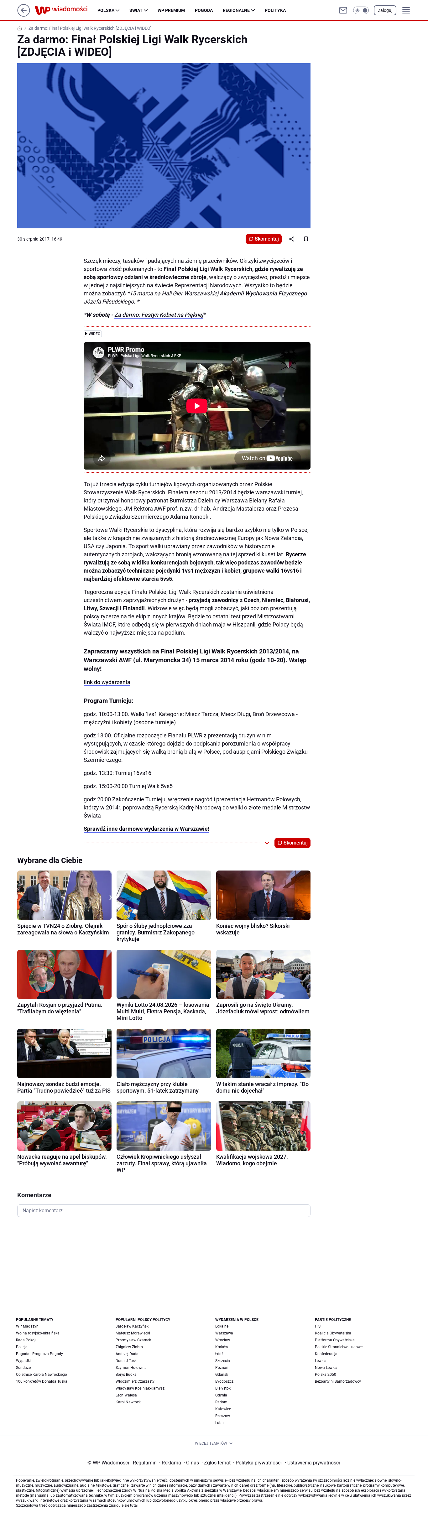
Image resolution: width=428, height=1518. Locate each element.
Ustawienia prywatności (312, 1463)
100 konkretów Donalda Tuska (41, 1381)
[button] (361, 10)
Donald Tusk (126, 1361)
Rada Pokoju (27, 1340)
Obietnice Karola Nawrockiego (41, 1374)
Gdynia (221, 1395)
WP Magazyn (27, 1326)
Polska (105, 10)
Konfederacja (326, 1354)
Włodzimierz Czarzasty (135, 1381)
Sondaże (23, 1367)
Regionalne (236, 10)
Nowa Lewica (326, 1367)
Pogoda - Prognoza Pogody (39, 1354)
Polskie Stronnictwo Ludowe (339, 1347)
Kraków (221, 1347)
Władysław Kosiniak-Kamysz (140, 1388)
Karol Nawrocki (129, 1402)
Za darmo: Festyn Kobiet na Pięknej (158, 314)
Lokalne (221, 1326)
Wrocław (222, 1340)
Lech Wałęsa (126, 1395)
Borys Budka (126, 1374)
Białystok (223, 1388)
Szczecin (222, 1361)
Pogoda (204, 10)
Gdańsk (221, 1374)
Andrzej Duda (127, 1354)
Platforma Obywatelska (335, 1340)
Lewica (320, 1361)
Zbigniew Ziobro (129, 1347)
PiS (318, 1326)
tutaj (134, 1505)
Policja (22, 1347)
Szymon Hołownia (131, 1367)
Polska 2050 (325, 1374)
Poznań (221, 1367)
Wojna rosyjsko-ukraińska (38, 1333)
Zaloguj (385, 10)
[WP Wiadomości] (66, 10)
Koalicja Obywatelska (333, 1333)
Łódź (219, 1354)
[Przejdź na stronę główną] (23, 15)
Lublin (220, 1423)
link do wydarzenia (107, 682)
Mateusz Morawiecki (133, 1333)
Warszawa (224, 1333)
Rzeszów (222, 1416)
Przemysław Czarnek (133, 1340)
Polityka (275, 10)
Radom (221, 1402)
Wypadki (23, 1361)
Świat (136, 10)
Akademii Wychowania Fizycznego (263, 293)
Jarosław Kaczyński (132, 1326)
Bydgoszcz (224, 1381)
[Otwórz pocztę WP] (343, 10)
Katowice (223, 1409)
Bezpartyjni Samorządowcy (338, 1381)
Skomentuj (267, 239)
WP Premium (171, 10)
